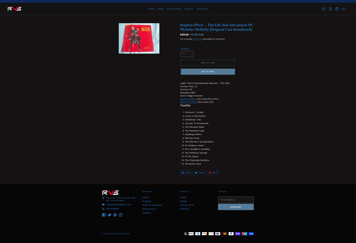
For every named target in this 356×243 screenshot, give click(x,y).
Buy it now (208, 71)
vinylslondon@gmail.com (118, 204)
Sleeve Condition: (189, 102)
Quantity (185, 48)
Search (145, 197)
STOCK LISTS (187, 205)
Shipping (197, 39)
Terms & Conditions (152, 205)
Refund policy (149, 209)
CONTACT (185, 209)
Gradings (146, 201)
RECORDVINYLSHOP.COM (119, 234)
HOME (183, 197)
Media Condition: (188, 99)
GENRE (183, 201)
